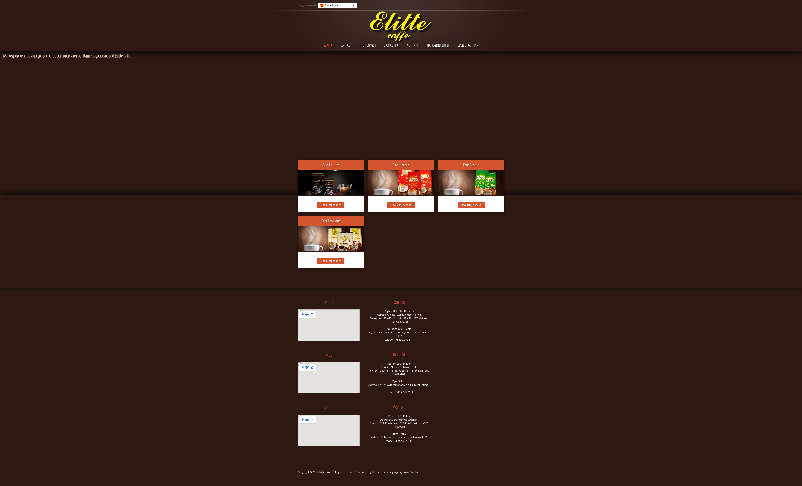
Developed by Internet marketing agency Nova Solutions (388, 472)
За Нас (345, 45)
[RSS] (500, 5)
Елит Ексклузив (330, 220)
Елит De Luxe (331, 164)
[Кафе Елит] (401, 27)
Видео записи (468, 45)
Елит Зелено (471, 164)
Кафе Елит (325, 472)
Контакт (413, 45)
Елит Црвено (401, 164)
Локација (391, 45)
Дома (328, 45)
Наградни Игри (438, 45)
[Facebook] (493, 5)
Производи (367, 45)
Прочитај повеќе (331, 205)
